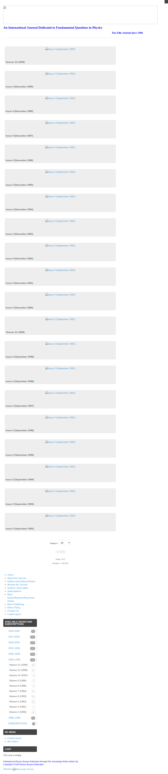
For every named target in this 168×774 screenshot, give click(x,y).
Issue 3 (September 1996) (20, 430)
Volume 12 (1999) (15, 62)
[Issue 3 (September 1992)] (60, 515)
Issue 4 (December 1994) (19, 209)
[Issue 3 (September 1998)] (60, 368)
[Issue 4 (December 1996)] (60, 147)
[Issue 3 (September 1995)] (60, 442)
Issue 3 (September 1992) (20, 528)
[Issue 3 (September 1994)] (60, 466)
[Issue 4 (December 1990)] (60, 294)
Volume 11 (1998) (15, 332)
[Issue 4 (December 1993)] (60, 221)
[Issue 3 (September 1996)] (60, 417)
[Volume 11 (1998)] (60, 319)
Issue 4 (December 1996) (19, 160)
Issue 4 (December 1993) (19, 234)
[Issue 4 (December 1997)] (60, 122)
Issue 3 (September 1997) (20, 406)
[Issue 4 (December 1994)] (60, 196)
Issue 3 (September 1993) (20, 504)
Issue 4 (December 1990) (19, 307)
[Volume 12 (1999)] (60, 49)
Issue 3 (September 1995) (20, 455)
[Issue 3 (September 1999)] (60, 343)
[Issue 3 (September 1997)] (60, 392)
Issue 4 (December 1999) (19, 86)
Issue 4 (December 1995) (19, 185)
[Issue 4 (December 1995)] (60, 171)
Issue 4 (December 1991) (19, 283)
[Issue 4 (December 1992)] (60, 245)
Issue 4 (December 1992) (19, 258)
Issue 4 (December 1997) (19, 135)
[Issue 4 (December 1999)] (60, 73)
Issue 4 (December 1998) (19, 111)
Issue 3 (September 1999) (20, 356)
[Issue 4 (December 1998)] (60, 98)
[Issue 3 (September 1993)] (60, 491)
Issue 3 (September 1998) (20, 381)
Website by (8, 769)
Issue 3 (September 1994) (20, 479)
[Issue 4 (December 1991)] (60, 270)
